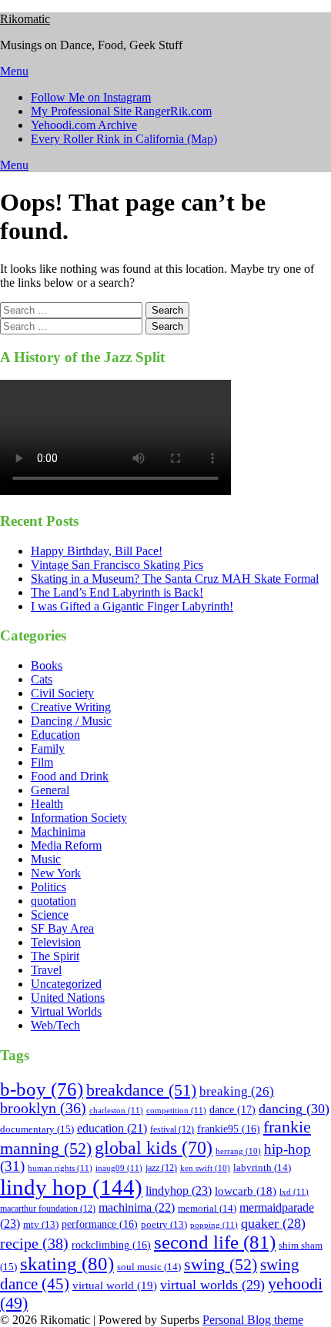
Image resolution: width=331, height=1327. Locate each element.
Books (46, 665)
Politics (48, 886)
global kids (153, 1147)
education (112, 1128)
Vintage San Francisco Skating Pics (117, 564)
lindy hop (71, 1187)
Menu (14, 71)
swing (220, 1264)
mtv (41, 1224)
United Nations (68, 997)
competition (176, 1110)
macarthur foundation (47, 1208)
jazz (161, 1167)
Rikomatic (25, 18)
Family (48, 748)
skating (67, 1263)
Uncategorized (66, 983)
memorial (207, 1208)
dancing (294, 1108)
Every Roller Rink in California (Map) (124, 138)
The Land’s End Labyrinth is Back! (117, 592)
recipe (34, 1243)
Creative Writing (71, 706)
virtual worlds (212, 1284)
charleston (116, 1110)
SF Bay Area (62, 928)
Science (50, 914)
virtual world (114, 1285)
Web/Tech (55, 1025)
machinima (137, 1207)
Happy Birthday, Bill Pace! (96, 550)
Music (46, 859)
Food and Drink (70, 776)
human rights (60, 1167)
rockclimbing (111, 1245)
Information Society (79, 817)
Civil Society (62, 693)
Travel (46, 969)
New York (56, 873)
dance (232, 1109)
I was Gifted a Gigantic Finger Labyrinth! (132, 606)
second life (215, 1242)
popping (214, 1224)
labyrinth (262, 1167)
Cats (41, 679)
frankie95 (228, 1129)
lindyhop (178, 1190)
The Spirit (55, 956)
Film (42, 762)
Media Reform (66, 845)
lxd (294, 1191)
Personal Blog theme (252, 1319)
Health (47, 803)
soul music (149, 1266)
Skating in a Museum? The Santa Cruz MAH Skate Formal (175, 578)
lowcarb (245, 1191)
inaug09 (118, 1167)
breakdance (141, 1089)
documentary (37, 1129)
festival (172, 1129)
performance (100, 1224)
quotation (53, 900)
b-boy (41, 1089)
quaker (273, 1223)
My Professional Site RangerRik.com (121, 111)
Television (56, 942)
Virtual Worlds (66, 1011)
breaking (236, 1091)
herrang (238, 1151)
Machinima (58, 831)
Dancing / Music (71, 720)
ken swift (205, 1168)
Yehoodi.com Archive (84, 124)
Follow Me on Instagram (91, 97)
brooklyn (43, 1108)
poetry (164, 1224)
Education (55, 734)
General (50, 790)
